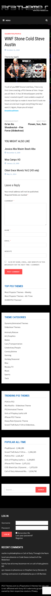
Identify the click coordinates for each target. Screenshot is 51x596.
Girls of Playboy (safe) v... (15, 459)
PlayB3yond (10, 448)
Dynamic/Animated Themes (16, 323)
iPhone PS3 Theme (13, 417)
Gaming (8, 355)
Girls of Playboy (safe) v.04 (16, 413)
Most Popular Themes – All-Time (19, 296)
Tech (7, 378)
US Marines (41, 574)
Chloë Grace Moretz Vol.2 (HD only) (22, 170)
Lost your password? (24, 535)
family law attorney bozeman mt (15, 563)
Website (8, 251)
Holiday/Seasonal (12, 359)
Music (7, 370)
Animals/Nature (11, 332)
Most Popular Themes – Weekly (18, 292)
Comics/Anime (11, 351)
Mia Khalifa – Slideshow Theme (18, 405)
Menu (8, 20)
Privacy (34, 591)
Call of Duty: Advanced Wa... (16, 471)
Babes (7, 340)
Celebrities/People (13, 34)
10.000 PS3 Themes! (13, 300)
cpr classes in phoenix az (11, 570)
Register (19, 538)
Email (8, 241)
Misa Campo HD (12, 159)
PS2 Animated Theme (14, 409)
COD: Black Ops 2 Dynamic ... (16, 467)
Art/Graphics (10, 336)
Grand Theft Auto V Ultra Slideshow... (20, 425)
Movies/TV (9, 367)
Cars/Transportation (13, 343)
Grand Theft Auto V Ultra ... (16, 452)
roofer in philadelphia (10, 553)
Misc (6, 363)
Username (5, 523)
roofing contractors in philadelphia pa (17, 574)
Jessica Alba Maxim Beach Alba (20, 148)
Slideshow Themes (12, 327)
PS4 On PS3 (9, 401)
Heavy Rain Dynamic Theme (16, 421)
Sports (7, 374)
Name (8, 230)
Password (5, 528)
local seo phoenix (8, 557)
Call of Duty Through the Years (36, 553)
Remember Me (24, 533)
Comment (9, 201)
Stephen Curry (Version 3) (36, 570)
